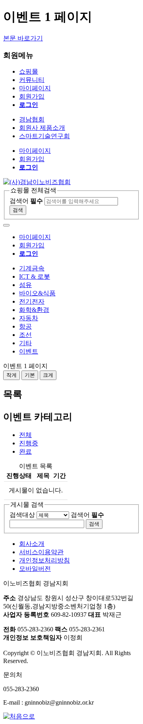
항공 (25, 326)
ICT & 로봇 (34, 276)
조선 (25, 334)
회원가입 (31, 96)
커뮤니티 (31, 79)
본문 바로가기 (23, 38)
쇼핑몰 (28, 71)
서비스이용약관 (41, 552)
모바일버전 (35, 568)
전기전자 (31, 301)
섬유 (25, 284)
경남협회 (31, 119)
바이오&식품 (37, 293)
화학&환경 (34, 309)
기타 (25, 343)
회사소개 (31, 543)
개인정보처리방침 (44, 560)
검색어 (26, 201)
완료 (25, 451)
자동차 (28, 318)
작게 (11, 375)
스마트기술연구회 (44, 136)
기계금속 (31, 268)
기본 (30, 375)
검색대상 (22, 514)
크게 (48, 375)
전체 (25, 434)
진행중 (28, 443)
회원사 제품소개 (42, 127)
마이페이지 (35, 88)
